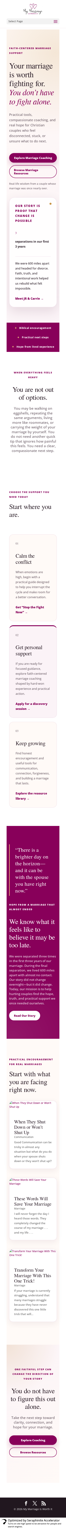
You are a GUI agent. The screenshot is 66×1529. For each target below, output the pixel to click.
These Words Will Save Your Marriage (32, 1201)
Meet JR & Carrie (29, 299)
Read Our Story (24, 1015)
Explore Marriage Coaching (33, 158)
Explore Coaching (33, 1440)
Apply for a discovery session (31, 706)
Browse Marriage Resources (26, 171)
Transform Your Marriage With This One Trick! (32, 1275)
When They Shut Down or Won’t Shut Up (29, 1126)
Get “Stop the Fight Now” (30, 609)
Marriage (19, 1208)
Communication (24, 1137)
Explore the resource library (31, 795)
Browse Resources (33, 1452)
